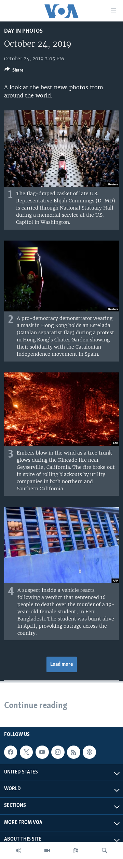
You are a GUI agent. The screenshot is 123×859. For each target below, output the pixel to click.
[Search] (104, 850)
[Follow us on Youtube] (42, 752)
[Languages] (76, 850)
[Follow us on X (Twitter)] (26, 752)
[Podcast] (89, 752)
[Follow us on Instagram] (57, 752)
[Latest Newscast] (18, 850)
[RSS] (73, 752)
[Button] (14, 71)
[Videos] (47, 850)
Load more (61, 664)
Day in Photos (23, 31)
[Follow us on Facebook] (10, 752)
